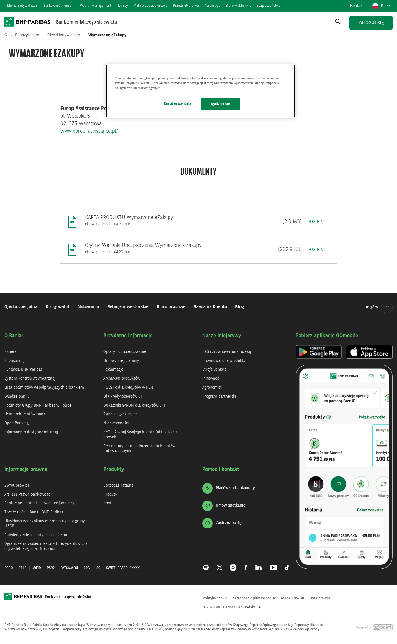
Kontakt (357, 6)
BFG (87, 568)
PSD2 (51, 568)
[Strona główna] (7, 35)
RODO (8, 568)
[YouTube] (273, 564)
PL (387, 7)
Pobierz (316, 222)
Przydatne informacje (128, 335)
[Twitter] (219, 564)
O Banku (13, 335)
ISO (98, 568)
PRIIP (22, 568)
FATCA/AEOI (69, 568)
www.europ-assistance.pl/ (89, 131)
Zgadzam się (220, 104)
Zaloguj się (371, 23)
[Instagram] (233, 564)
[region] (200, 91)
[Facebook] (246, 564)
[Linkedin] (258, 564)
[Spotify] (208, 564)
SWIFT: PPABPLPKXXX (123, 568)
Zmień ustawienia (177, 103)
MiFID (36, 568)
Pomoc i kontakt (220, 469)
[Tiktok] (285, 564)
